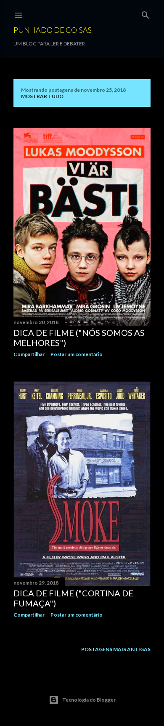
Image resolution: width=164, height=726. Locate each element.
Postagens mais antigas (116, 649)
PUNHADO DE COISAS (52, 30)
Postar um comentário (76, 354)
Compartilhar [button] (29, 354)
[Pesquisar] (145, 13)
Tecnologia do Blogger (89, 700)
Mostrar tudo (42, 96)
